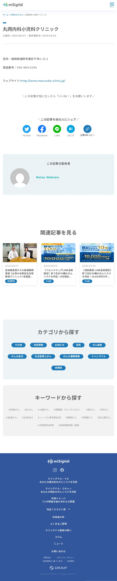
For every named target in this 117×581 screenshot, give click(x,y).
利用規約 (70, 561)
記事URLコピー (87, 135)
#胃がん (104, 409)
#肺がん (90, 409)
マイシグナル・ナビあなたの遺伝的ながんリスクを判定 (58, 480)
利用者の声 (58, 517)
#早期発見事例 (46, 425)
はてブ (71, 135)
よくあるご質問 (58, 524)
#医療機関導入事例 (68, 425)
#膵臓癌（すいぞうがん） (68, 409)
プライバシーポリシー (65, 557)
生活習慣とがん (43, 356)
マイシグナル (98, 356)
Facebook (42, 135)
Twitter (27, 135)
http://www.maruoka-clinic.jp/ (42, 80)
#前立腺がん (104, 417)
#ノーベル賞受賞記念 (49, 417)
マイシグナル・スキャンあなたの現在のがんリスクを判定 (58, 490)
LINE (57, 135)
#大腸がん (43, 409)
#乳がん (28, 409)
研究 (78, 345)
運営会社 (47, 557)
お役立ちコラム (16, 15)
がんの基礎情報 (71, 356)
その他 (18, 345)
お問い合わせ (58, 551)
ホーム (5, 15)
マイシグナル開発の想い (58, 530)
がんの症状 (17, 356)
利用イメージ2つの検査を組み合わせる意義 (58, 500)
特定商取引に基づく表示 (52, 561)
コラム (58, 537)
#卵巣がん (14, 409)
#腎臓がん (87, 417)
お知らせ (59, 345)
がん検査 (97, 345)
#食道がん (11, 417)
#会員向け (27, 417)
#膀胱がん (71, 417)
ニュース (58, 543)
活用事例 (38, 345)
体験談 (58, 367)
